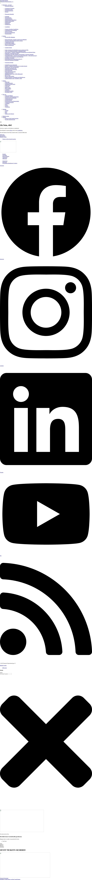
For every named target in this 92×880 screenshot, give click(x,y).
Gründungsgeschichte (9, 102)
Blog (6, 112)
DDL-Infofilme (8, 88)
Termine (6, 110)
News (6, 111)
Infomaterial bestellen (9, 91)
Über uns (4, 94)
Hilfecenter (7, 82)
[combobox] (6, 674)
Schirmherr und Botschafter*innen (12, 96)
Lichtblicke (7, 89)
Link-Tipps (7, 86)
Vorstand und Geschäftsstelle (10, 97)
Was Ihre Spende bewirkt (10, 119)
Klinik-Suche (7, 85)
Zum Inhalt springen (4, 0)
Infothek (4, 80)
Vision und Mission (9, 95)
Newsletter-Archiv (8, 92)
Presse (6, 104)
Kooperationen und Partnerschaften (12, 101)
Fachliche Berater (8, 100)
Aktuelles (4, 109)
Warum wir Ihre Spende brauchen (11, 118)
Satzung (6, 105)
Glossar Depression (9, 83)
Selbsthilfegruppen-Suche (10, 84)
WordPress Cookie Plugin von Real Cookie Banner (10, 879)
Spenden (4, 117)
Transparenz (7, 106)
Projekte (4, 36)
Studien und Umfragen (9, 113)
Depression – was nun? (7, 4)
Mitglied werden (6, 116)
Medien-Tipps (8, 87)
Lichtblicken (19, 130)
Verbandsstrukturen (9, 99)
